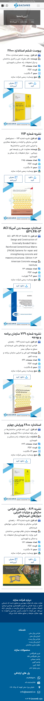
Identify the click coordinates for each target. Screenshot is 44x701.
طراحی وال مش (34, 633)
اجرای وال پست (34, 642)
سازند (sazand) (37, 698)
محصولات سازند (22, 650)
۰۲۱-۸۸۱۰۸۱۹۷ (28, 1)
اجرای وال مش (35, 636)
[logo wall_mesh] (22, 5)
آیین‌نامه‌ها (13, 21)
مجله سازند (24, 21)
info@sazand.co (27, 692)
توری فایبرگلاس (35, 653)
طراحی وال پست (34, 639)
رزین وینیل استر (34, 668)
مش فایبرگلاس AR (33, 656)
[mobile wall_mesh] (3, 5)
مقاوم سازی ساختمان (33, 645)
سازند (32, 21)
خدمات (22, 630)
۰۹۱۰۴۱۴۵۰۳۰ (13, 1)
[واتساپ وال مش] (7, 6)
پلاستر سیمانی (35, 659)
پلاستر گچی (36, 662)
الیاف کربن (36, 665)
